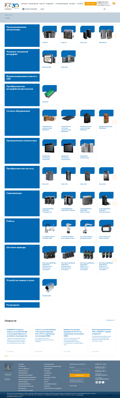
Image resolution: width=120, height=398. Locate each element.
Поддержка (49, 3)
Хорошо (110, 395)
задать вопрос (90, 3)
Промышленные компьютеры (27, 377)
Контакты (80, 3)
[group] (17, 340)
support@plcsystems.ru (103, 5)
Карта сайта (73, 385)
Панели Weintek (23, 373)
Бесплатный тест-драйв (25, 390)
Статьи (46, 381)
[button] (115, 35)
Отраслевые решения (61, 3)
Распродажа (22, 388)
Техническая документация (52, 366)
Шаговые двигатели (24, 384)
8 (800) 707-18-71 (102, 2)
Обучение (72, 3)
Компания (24, 3)
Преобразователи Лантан (26, 386)
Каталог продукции (31, 9)
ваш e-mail (72, 367)
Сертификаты (48, 368)
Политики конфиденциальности (77, 381)
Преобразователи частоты (26, 379)
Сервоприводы (23, 381)
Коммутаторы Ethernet (25, 375)
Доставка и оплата (50, 377)
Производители (33, 3)
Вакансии (47, 375)
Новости (42, 3)
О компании (48, 373)
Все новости (110, 320)
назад (8, 18)
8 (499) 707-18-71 (100, 371)
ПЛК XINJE (21, 364)
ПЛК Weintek (21, 366)
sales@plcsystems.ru (103, 3)
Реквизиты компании (7, 379)
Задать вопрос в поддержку (53, 388)
